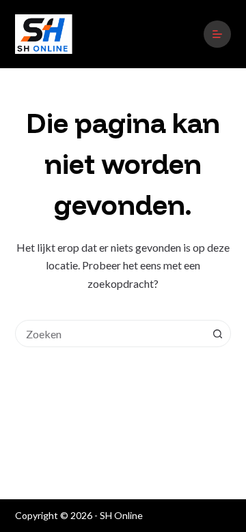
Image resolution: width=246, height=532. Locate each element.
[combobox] (110, 333)
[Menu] (217, 34)
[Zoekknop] (217, 333)
